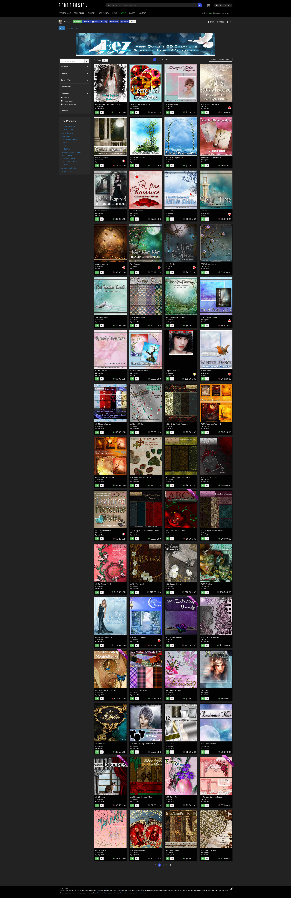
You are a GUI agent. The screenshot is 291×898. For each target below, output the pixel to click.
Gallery (91, 13)
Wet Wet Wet (135, 264)
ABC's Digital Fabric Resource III (178, 477)
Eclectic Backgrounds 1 (139, 371)
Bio (133, 22)
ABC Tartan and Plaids (69, 139)
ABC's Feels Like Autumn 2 (211, 424)
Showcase (70, 28)
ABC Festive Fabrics (103, 424)
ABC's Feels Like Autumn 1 (105, 477)
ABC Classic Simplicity (174, 584)
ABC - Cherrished (137, 584)
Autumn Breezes (101, 264)
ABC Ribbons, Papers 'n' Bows (141, 797)
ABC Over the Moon (138, 637)
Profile (87, 22)
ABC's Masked (206, 584)
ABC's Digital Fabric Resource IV (178, 424)
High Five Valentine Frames (71, 152)
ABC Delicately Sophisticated (106, 690)
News (114, 13)
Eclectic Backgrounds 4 (174, 157)
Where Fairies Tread (137, 157)
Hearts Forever (66, 155)
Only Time (204, 211)
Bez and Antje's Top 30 (69, 162)
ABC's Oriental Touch (103, 584)
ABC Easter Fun (172, 797)
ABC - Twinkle (100, 850)
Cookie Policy (124, 893)
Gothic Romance (67, 133)
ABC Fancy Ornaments (209, 850)
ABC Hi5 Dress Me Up (103, 637)
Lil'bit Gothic (170, 264)
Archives (79, 28)
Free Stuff (79, 13)
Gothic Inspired (101, 211)
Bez (102, 108)
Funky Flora (65, 149)
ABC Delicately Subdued (210, 637)
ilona (169, 375)
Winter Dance (206, 371)
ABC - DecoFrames (137, 850)
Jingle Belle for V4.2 (173, 371)
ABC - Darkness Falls (209, 477)
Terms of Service (103, 893)
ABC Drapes (100, 797)
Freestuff (115, 22)
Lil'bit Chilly (170, 211)
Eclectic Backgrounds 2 (209, 317)
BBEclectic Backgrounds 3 (211, 157)
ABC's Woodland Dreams (70, 165)
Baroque (64, 146)
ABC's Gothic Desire (68, 168)
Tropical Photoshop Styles (140, 104)
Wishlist (125, 22)
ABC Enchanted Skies (209, 744)
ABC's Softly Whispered (210, 104)
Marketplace (65, 13)
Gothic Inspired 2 (101, 157)
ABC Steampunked (68, 127)
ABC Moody (205, 690)
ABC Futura (170, 744)
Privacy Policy (141, 893)
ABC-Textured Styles (103, 531)
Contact (142, 13)
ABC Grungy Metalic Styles (140, 477)
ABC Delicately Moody (174, 637)
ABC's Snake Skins (68, 130)
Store (96, 22)
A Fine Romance (136, 211)
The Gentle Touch (101, 317)
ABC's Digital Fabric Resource (212, 531)
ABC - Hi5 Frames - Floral (175, 531)
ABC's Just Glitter (137, 424)
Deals (123, 13)
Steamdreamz (66, 171)
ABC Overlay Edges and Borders (142, 744)
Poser (132, 13)
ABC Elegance (66, 136)
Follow (78, 22)
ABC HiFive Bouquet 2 (174, 690)
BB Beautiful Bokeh (68, 158)
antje (99, 108)
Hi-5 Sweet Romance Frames (212, 797)
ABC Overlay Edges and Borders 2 (108, 104)
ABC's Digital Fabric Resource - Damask (145, 531)
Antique (64, 142)
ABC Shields (100, 744)
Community (104, 13)
